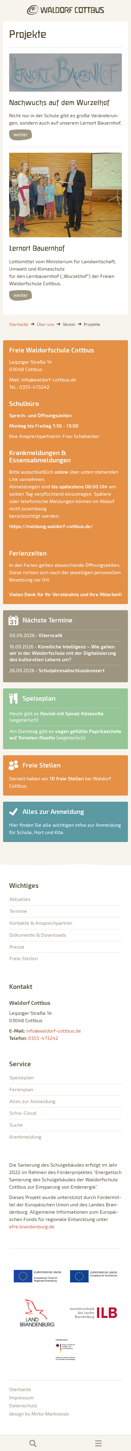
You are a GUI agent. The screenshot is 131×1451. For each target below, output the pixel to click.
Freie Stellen (23, 958)
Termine (18, 911)
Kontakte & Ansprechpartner (41, 923)
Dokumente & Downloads (37, 935)
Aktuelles (19, 899)
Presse (16, 947)
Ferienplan (21, 1089)
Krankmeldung (25, 1136)
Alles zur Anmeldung (32, 1101)
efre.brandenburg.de (32, 1226)
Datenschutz (23, 1405)
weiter (20, 134)
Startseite (20, 1389)
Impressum (21, 1397)
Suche (16, 1125)
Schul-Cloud (22, 1113)
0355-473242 (34, 387)
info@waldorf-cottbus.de (48, 379)
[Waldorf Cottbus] (65, 10)
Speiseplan (21, 1077)
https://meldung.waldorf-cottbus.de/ (51, 526)
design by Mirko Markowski (39, 1413)
